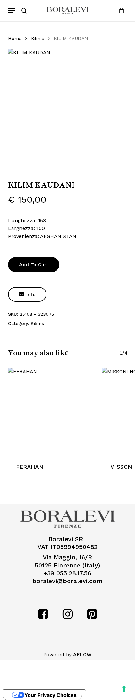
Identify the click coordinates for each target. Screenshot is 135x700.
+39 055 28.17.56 (67, 573)
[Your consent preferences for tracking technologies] (124, 689)
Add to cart (33, 265)
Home (15, 38)
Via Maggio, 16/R (67, 557)
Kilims (37, 38)
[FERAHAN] (52, 411)
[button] (11, 11)
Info (27, 294)
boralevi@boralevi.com (67, 581)
